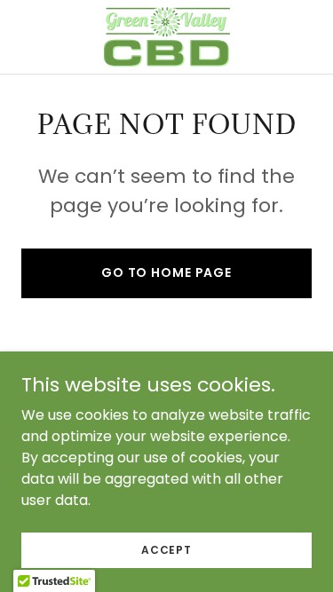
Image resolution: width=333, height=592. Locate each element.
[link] (167, 37)
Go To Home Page (166, 272)
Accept (166, 548)
